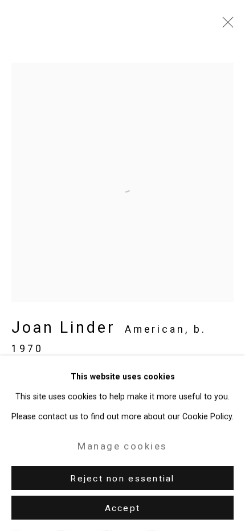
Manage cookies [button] (122, 446)
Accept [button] (123, 508)
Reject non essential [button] (122, 478)
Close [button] (225, 25)
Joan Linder (63, 327)
